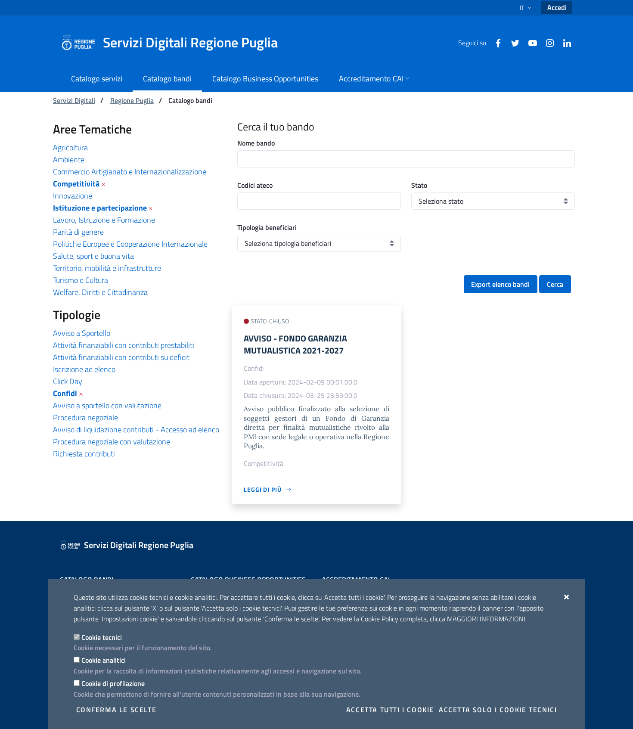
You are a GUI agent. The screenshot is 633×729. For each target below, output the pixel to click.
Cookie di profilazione (113, 683)
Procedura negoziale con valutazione (111, 441)
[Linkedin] (563, 42)
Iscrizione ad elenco (84, 369)
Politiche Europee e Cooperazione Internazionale (130, 244)
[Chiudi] (567, 597)
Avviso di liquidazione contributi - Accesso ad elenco (136, 429)
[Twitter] (512, 42)
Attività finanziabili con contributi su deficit (121, 357)
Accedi (557, 7)
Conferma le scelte (116, 709)
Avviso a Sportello (81, 333)
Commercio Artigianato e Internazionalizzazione (129, 171)
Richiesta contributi (84, 453)
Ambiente (68, 159)
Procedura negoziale (85, 417)
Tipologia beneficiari (267, 227)
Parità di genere (78, 232)
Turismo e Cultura (80, 280)
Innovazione (72, 196)
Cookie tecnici (101, 637)
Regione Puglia (132, 100)
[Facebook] (494, 42)
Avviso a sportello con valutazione (107, 405)
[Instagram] (546, 42)
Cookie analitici (103, 660)
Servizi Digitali (74, 100)
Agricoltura (70, 147)
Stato (419, 185)
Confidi (65, 393)
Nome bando (256, 143)
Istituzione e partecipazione (100, 208)
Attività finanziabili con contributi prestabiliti (123, 345)
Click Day (67, 381)
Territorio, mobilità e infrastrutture (107, 268)
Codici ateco (255, 185)
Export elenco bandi (500, 284)
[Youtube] (529, 42)
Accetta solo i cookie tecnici (498, 709)
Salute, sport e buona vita (93, 256)
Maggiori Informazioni (486, 619)
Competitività (76, 183)
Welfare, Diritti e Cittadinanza (100, 292)
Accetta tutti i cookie (390, 709)
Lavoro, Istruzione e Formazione (104, 220)
